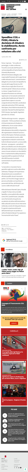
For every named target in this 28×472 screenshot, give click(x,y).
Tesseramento (17, 460)
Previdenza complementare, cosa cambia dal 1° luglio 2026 (15, 420)
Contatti (15, 458)
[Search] (9, 1)
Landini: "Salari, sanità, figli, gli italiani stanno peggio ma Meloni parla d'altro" (13, 271)
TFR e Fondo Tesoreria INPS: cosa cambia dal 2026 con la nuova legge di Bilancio (17, 425)
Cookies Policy (4, 469)
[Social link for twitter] (18, 1)
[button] (20, 59)
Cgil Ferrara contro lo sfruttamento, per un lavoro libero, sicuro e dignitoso (14, 377)
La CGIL (8, 14)
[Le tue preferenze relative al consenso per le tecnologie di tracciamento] (25, 469)
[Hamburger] (26, 9)
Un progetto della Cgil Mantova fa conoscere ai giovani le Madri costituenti (12, 353)
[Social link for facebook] (20, 1)
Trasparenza (16, 461)
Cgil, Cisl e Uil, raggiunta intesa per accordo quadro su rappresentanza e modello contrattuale (16, 415)
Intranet (3, 1)
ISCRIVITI (14, 323)
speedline (4, 231)
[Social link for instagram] (22, 1)
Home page (4, 14)
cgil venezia (10, 229)
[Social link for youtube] (25, 1)
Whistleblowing (4, 466)
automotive (8, 228)
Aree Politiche (14, 14)
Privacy (2, 467)
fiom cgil (4, 229)
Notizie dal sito (17, 464)
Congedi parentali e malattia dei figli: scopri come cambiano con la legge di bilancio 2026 (16, 439)
